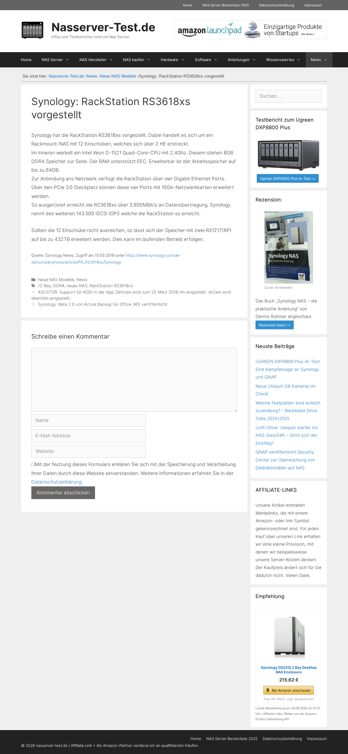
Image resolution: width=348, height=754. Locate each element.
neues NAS (76, 285)
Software (203, 59)
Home (187, 5)
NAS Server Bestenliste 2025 (226, 5)
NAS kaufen (133, 59)
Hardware (169, 59)
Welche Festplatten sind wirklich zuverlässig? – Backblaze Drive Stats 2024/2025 (288, 410)
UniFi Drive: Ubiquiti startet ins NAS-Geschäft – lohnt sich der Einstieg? (287, 435)
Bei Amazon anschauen (291, 690)
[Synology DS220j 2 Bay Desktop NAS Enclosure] (289, 637)
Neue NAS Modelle (56, 279)
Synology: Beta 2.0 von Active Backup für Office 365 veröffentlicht (102, 304)
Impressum (313, 5)
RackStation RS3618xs (111, 285)
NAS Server (52, 59)
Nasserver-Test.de (103, 27)
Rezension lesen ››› (274, 325)
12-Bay (44, 285)
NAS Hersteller (92, 59)
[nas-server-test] (250, 37)
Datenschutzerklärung (276, 5)
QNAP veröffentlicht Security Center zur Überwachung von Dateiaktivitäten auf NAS (285, 460)
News (316, 59)
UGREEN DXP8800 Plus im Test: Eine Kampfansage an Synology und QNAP (288, 369)
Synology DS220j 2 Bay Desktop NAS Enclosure (289, 669)
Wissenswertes (280, 59)
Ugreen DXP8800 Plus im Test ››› (287, 178)
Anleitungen (239, 59)
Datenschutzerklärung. (57, 482)
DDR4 (58, 285)
